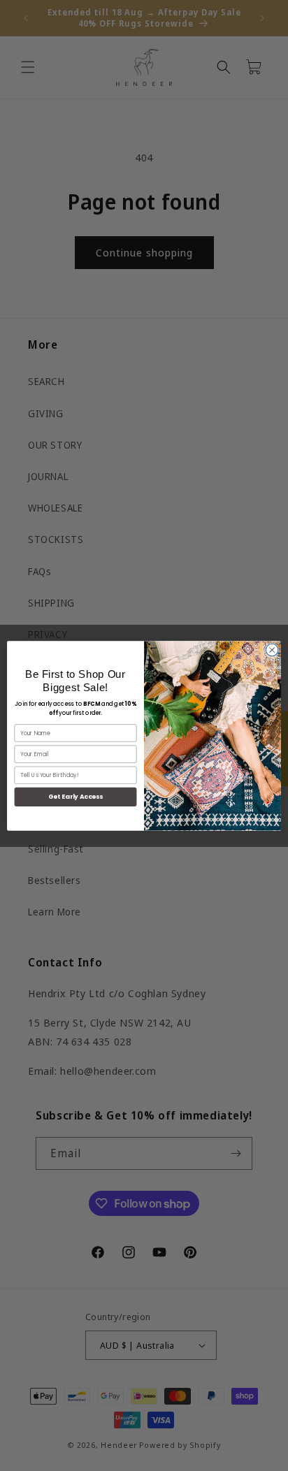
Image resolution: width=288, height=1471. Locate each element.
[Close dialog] (272, 650)
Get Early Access (75, 796)
